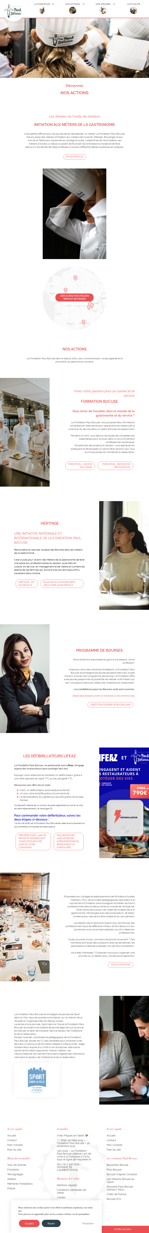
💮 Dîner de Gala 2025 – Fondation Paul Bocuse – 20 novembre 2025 (73, 1143)
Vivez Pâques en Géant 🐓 (72, 1135)
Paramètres (88, 1223)
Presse (11, 1188)
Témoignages (15, 1174)
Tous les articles (16, 1164)
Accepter (29, 1223)
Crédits (61, 1197)
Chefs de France (116, 1194)
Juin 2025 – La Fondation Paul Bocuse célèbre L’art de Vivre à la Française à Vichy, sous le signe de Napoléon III (74, 1155)
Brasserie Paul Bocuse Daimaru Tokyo (120, 1188)
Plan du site (14, 1149)
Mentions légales (67, 1185)
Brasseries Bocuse (117, 1164)
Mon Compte (15, 1145)
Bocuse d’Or (114, 1198)
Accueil (11, 1135)
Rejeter (51, 1223)
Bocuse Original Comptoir (122, 1174)
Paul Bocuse (114, 1169)
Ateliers (11, 1179)
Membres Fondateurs (20, 1183)
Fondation (13, 1169)
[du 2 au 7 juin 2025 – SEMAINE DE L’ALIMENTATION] (69, 1167)
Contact (12, 1140)
